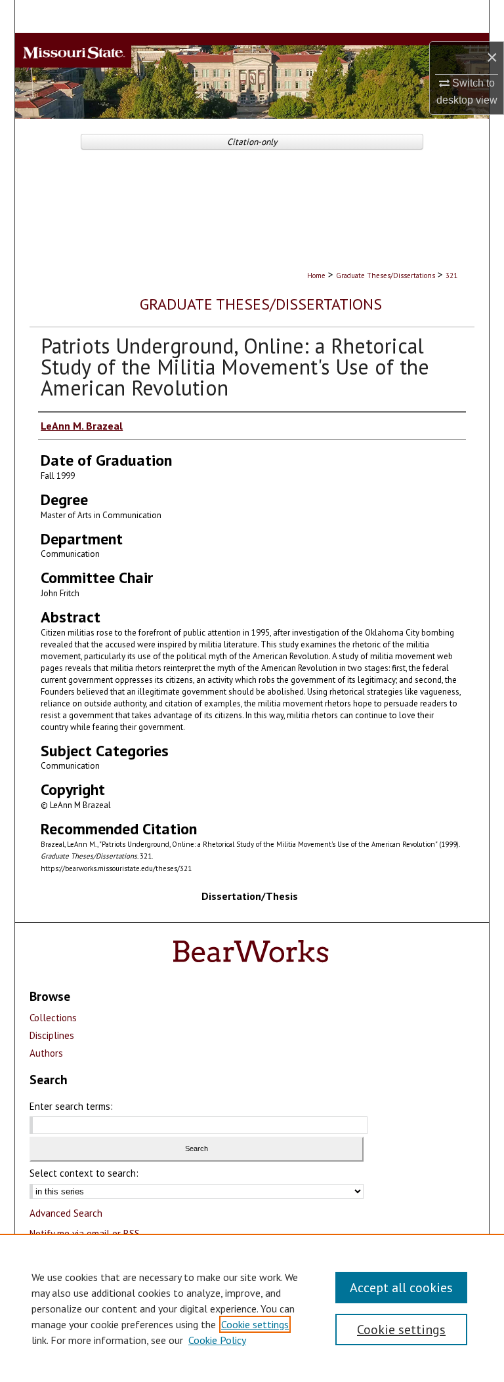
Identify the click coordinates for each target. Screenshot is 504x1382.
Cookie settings (255, 1324)
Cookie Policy (217, 1340)
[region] (252, 1308)
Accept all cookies (401, 1287)
